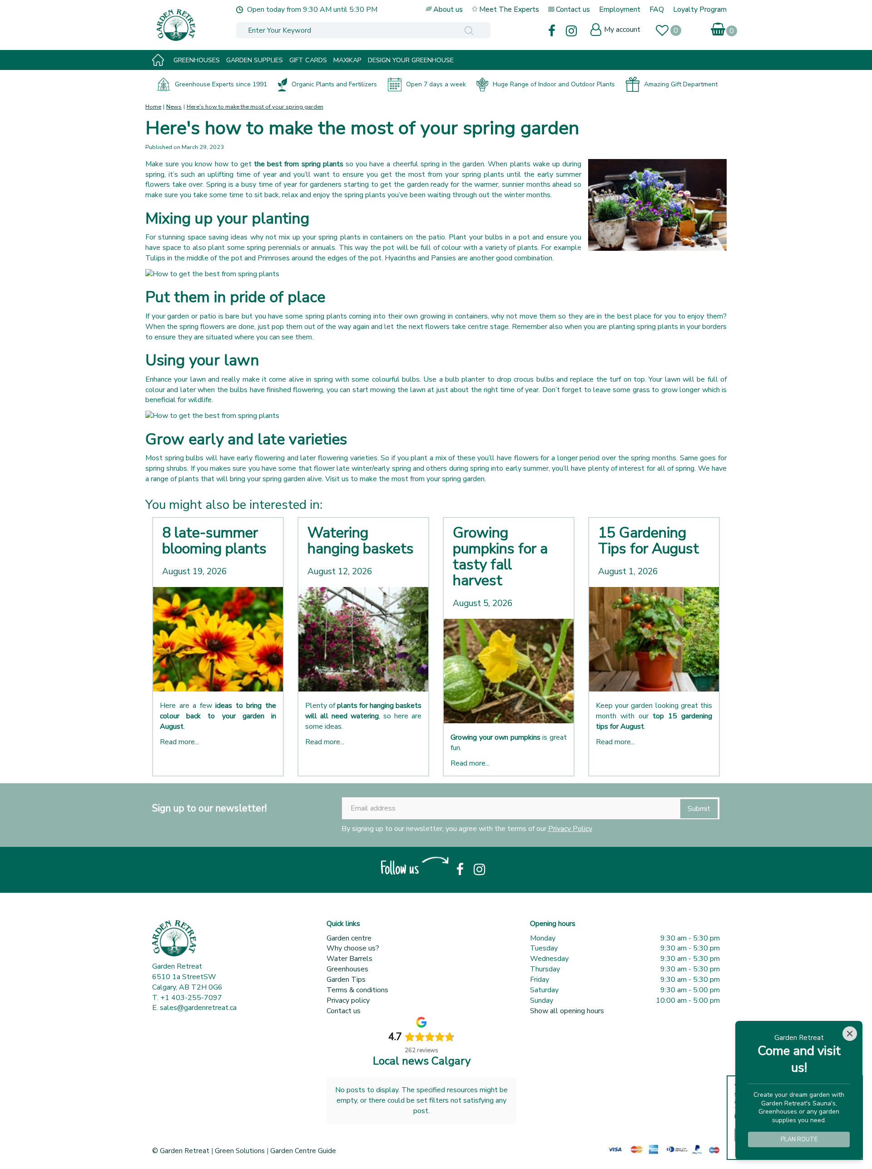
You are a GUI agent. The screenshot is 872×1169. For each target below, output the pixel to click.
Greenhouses (347, 969)
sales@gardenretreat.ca (198, 1008)
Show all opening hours (567, 1011)
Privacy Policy (570, 829)
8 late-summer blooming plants (214, 540)
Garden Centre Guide (303, 1150)
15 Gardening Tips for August (648, 540)
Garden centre (349, 938)
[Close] (849, 1033)
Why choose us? (353, 948)
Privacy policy (348, 1000)
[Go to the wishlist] (666, 31)
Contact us (344, 1011)
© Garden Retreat (181, 1150)
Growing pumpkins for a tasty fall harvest (500, 557)
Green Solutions (240, 1150)
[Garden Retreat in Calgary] (216, 25)
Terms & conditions (357, 990)
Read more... (179, 742)
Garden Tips (346, 980)
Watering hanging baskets (360, 540)
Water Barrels (349, 959)
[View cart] (719, 27)
